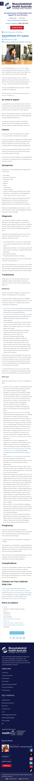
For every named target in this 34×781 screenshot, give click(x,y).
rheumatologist (23, 264)
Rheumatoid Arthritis (8, 703)
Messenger (22, 598)
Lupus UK (6, 621)
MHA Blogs (19, 32)
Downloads (5, 681)
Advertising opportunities (9, 684)
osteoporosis (26, 428)
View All (7, 765)
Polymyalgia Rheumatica (9, 714)
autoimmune (14, 632)
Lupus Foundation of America (11, 619)
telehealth (29, 592)
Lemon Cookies (6, 761)
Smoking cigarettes (17, 456)
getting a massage (25, 448)
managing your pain (8, 590)
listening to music (10, 450)
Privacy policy (6, 690)
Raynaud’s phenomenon (19, 195)
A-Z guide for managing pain (17, 436)
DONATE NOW (17, 27)
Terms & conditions (7, 687)
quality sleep (25, 474)
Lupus (5, 607)
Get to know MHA (7, 675)
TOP (31, 747)
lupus (21, 632)
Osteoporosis (6, 709)
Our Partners (5, 678)
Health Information (9, 32)
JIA (2, 723)
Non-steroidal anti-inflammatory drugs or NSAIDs (17, 314)
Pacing (14, 504)
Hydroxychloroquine (9, 308)
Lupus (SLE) (6, 615)
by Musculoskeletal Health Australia (17, 42)
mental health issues (19, 592)
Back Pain (5, 706)
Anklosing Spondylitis (8, 717)
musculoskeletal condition (22, 590)
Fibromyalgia (6, 720)
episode (4, 95)
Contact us (5, 672)
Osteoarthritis (6, 700)
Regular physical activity (17, 412)
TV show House (19, 68)
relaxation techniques (13, 448)
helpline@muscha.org (8, 598)
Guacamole (5, 756)
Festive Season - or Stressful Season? (21, 746)
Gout (3, 712)
